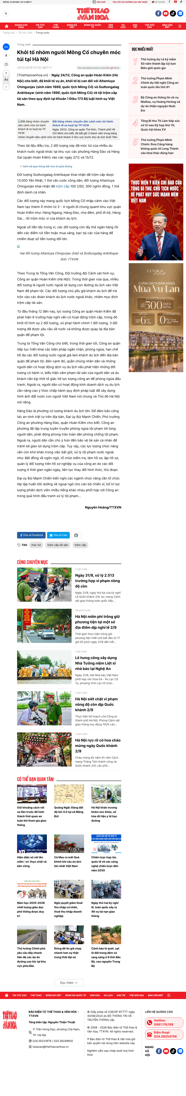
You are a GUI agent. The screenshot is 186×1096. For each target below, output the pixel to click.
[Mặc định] (6, 80)
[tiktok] (173, 13)
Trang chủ (9, 33)
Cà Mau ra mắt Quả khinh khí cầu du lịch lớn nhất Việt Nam (67, 862)
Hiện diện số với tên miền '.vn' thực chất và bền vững (31, 862)
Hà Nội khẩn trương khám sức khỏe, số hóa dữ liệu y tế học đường (104, 814)
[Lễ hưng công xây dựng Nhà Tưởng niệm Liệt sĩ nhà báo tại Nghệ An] (44, 667)
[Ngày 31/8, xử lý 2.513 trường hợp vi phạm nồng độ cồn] (44, 585)
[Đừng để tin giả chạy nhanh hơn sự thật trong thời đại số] (69, 934)
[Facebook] (169, 2)
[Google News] (98, 69)
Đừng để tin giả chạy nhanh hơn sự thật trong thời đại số (67, 953)
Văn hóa (110, 26)
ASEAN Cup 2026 (21, 26)
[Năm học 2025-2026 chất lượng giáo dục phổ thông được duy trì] (32, 889)
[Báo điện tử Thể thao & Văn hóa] (93, 13)
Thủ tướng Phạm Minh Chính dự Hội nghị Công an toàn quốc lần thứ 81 (160, 82)
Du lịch (123, 26)
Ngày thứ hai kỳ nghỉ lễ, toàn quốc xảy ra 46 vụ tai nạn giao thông (105, 909)
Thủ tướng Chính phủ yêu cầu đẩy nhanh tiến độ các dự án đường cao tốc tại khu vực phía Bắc (31, 957)
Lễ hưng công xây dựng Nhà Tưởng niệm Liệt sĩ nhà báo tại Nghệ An (96, 663)
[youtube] (166, 13)
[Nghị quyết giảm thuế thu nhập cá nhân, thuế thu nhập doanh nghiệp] (69, 889)
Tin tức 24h (40, 26)
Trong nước (42, 33)
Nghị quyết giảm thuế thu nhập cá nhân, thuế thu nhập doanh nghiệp (68, 909)
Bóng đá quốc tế (92, 26)
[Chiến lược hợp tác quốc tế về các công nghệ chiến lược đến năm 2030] (106, 843)
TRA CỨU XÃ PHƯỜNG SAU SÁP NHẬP (130, 2)
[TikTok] (182, 2)
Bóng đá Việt (72, 26)
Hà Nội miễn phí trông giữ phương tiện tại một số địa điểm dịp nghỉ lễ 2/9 (97, 622)
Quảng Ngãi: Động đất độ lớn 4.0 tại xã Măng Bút (68, 812)
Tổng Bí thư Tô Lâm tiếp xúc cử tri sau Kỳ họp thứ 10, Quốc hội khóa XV (160, 125)
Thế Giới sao (149, 26)
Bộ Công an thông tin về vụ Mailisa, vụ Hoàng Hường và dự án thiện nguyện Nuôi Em (160, 104)
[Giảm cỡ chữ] (6, 87)
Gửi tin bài (159, 2)
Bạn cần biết (167, 26)
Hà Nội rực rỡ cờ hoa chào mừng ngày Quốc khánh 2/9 (98, 745)
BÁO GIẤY (101, 2)
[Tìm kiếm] (6, 13)
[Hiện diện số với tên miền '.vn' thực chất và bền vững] (32, 843)
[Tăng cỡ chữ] (6, 73)
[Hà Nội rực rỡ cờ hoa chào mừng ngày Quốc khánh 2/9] (44, 749)
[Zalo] (180, 13)
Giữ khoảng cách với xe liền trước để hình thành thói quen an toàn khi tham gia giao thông (31, 816)
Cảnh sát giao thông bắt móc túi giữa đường (47, 166)
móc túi (36, 545)
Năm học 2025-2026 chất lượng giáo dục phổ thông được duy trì (31, 909)
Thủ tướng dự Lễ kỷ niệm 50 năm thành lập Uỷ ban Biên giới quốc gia (158, 63)
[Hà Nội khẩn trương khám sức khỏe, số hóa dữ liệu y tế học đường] (106, 794)
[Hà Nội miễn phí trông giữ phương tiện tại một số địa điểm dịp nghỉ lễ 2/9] (44, 626)
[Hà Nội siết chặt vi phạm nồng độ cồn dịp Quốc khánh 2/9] (44, 708)
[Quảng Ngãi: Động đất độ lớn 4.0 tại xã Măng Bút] (69, 794)
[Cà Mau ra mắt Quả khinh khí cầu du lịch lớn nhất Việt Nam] (69, 843)
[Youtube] (175, 2)
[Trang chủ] (6, 26)
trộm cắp (63, 186)
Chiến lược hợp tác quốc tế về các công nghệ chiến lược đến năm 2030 (104, 864)
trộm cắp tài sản (57, 545)
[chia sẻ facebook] (6, 55)
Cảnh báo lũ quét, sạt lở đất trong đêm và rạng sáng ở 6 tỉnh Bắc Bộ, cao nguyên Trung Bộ (106, 957)
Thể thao (55, 26)
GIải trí (135, 26)
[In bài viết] (6, 64)
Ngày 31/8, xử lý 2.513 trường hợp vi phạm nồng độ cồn (97, 580)
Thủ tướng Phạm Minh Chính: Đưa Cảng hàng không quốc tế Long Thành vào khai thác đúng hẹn (160, 146)
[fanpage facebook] (158, 13)
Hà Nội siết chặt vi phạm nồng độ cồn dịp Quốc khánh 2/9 (96, 704)
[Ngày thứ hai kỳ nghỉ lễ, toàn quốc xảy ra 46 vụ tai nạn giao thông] (106, 889)
